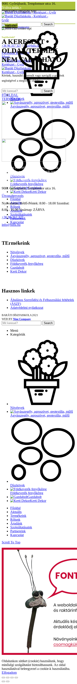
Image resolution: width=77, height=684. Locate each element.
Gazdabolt (17, 267)
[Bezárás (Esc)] (3, 677)
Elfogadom (9, 672)
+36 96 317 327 (12, 217)
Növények (17, 252)
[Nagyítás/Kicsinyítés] (16, 677)
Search (48, 24)
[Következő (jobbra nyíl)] (7, 681)
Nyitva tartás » (11, 7)
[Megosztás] (7, 677)
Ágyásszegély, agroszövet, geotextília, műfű (40, 256)
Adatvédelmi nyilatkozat (26, 307)
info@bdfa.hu (11, 224)
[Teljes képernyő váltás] (12, 677)
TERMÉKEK (11, 99)
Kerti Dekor (18, 271)
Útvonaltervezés (13, 196)
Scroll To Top (11, 542)
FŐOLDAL (10, 95)
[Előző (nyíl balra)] (3, 681)
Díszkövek (17, 260)
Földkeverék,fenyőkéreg (26, 264)
